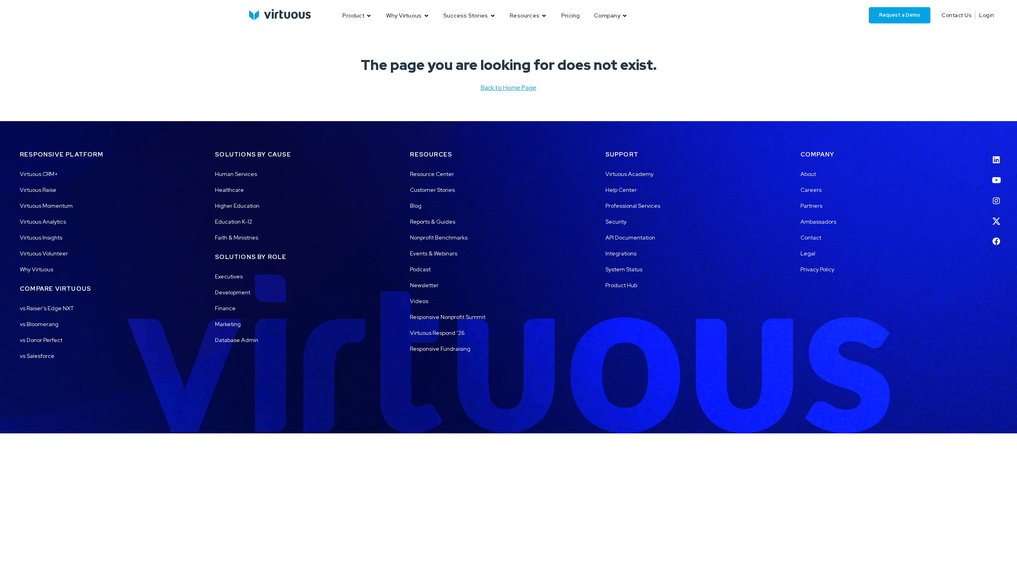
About (808, 174)
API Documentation (630, 237)
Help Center (621, 189)
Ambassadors (818, 221)
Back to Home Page (508, 87)
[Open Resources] (544, 16)
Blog (415, 205)
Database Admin (236, 340)
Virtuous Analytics (43, 221)
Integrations (620, 253)
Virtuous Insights (41, 237)
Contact (810, 237)
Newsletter (424, 285)
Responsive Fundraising (440, 348)
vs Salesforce (37, 355)
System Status (623, 269)
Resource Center (432, 174)
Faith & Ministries (236, 237)
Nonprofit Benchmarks (439, 237)
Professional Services (632, 205)
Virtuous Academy (629, 174)
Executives (229, 276)
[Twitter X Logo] (996, 216)
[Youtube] (996, 176)
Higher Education (237, 205)
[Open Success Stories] (492, 16)
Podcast (420, 269)
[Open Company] (625, 16)
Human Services (236, 174)
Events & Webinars (433, 253)
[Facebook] (996, 237)
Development (232, 292)
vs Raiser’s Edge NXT (47, 308)
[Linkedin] (996, 155)
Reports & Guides (432, 221)
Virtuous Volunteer (44, 253)
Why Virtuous (36, 269)
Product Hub (621, 285)
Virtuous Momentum (46, 205)
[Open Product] (369, 16)
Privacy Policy (817, 269)
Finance (225, 308)
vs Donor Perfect (41, 340)
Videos (419, 301)
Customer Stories (432, 189)
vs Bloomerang (39, 324)
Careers (811, 189)
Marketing (228, 324)
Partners (811, 205)
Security (615, 221)
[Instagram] (996, 196)
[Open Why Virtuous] (426, 16)
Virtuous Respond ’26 (437, 332)
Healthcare (229, 189)
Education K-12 (233, 221)
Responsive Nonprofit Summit (447, 317)
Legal (807, 253)
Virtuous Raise (38, 189)
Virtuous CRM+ (39, 174)
